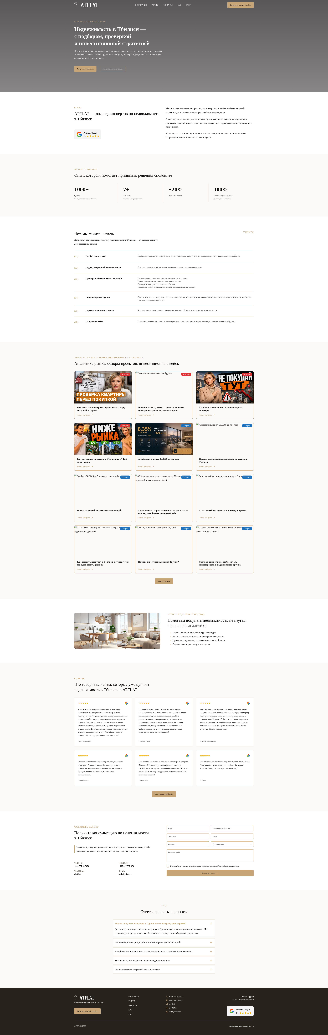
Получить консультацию (113, 69)
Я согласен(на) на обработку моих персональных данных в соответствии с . (204, 866)
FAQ (179, 5)
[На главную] (84, 997)
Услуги (155, 5)
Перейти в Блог (164, 581)
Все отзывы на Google (164, 794)
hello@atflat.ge (125, 874)
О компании (141, 5)
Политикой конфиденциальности (228, 866)
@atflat (77, 874)
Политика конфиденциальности (241, 1026)
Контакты (168, 5)
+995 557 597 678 (81, 866)
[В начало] (86, 5)
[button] (164, 923)
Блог (188, 5)
